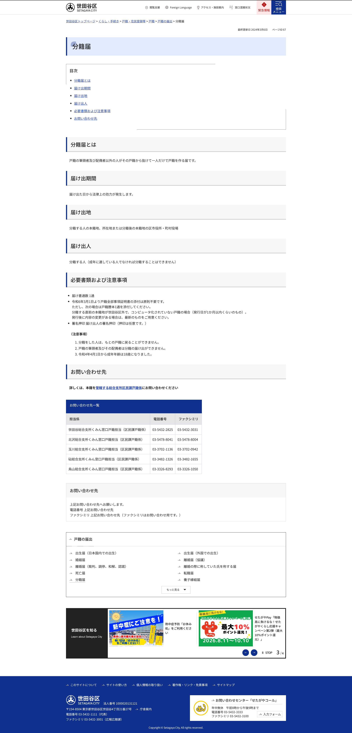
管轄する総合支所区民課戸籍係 (119, 387)
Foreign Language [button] (181, 7)
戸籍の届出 (165, 21)
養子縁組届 (192, 579)
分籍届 (80, 579)
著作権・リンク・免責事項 (190, 685)
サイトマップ (226, 685)
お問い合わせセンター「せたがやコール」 (247, 700)
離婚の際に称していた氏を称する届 (210, 566)
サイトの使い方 (116, 685)
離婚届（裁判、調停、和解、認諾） (101, 566)
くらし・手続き (108, 21)
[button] (152, 7)
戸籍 (152, 21)
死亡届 (80, 573)
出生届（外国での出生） (202, 553)
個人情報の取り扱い (149, 685)
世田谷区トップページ (80, 21)
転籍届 (189, 573)
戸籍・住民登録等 (134, 21)
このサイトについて (83, 685)
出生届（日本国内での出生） (96, 553)
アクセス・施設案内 (212, 7)
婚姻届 (80, 559)
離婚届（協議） (195, 559)
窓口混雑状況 (242, 7)
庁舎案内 (146, 709)
